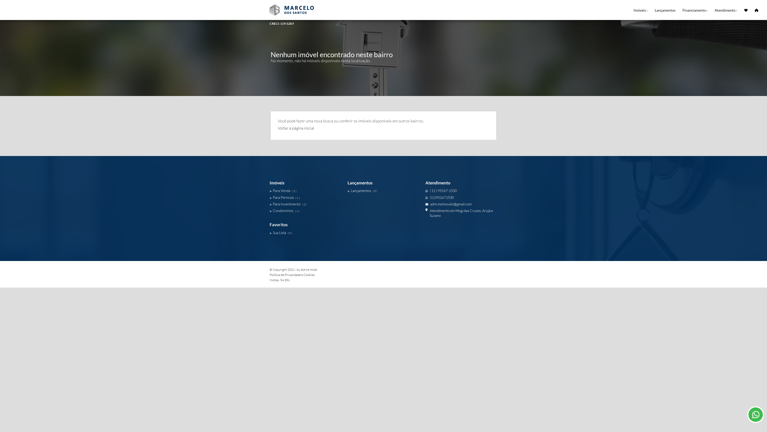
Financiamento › (695, 10)
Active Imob (309, 270)
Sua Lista (282, 232)
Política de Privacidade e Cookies (292, 275)
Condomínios (286, 210)
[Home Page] (756, 10)
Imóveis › (641, 10)
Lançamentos (665, 10)
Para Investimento (290, 204)
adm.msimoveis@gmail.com (451, 204)
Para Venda (284, 190)
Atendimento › (726, 10)
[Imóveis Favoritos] (746, 10)
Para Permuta (286, 197)
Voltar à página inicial (296, 128)
